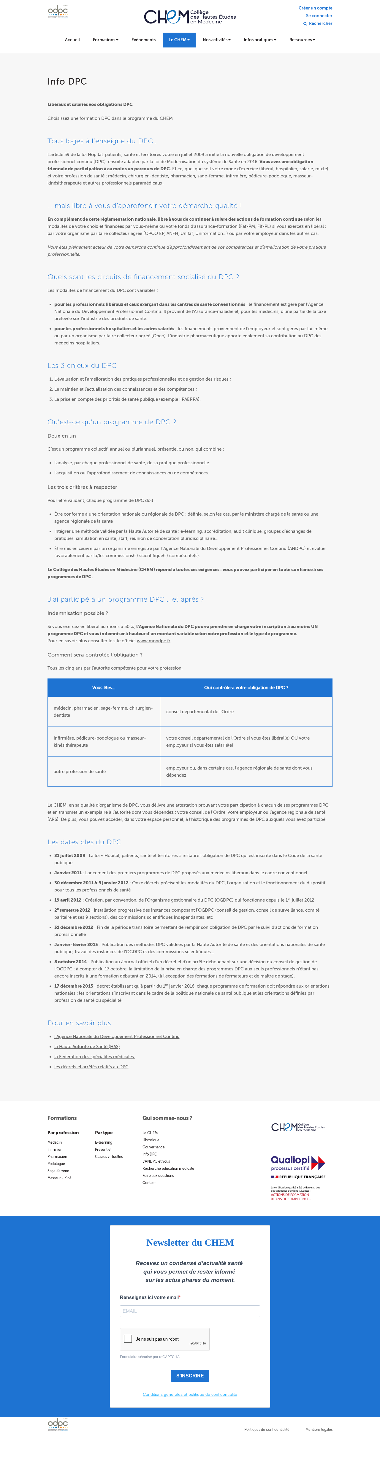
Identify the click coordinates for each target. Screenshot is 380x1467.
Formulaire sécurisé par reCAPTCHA (150, 1357)
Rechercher (320, 24)
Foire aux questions (158, 1176)
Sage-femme (58, 1171)
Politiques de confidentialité (266, 1429)
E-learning (103, 1142)
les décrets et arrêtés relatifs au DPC (91, 1066)
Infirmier (55, 1149)
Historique (150, 1140)
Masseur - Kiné (60, 1178)
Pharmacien (57, 1157)
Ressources (301, 39)
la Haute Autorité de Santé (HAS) (87, 1046)
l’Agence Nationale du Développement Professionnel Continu (117, 1036)
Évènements (144, 39)
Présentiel (103, 1149)
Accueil (72, 39)
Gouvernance (153, 1147)
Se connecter (319, 16)
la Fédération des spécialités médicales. (94, 1056)
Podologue (56, 1164)
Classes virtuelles (109, 1157)
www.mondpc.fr (153, 640)
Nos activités (215, 39)
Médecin (55, 1142)
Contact (149, 1183)
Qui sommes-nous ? (167, 1118)
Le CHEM (178, 39)
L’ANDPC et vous (156, 1161)
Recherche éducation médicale (168, 1168)
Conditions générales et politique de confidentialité (190, 1394)
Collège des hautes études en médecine (190, 20)
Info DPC (149, 1154)
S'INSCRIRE (190, 1375)
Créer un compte (315, 8)
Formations (104, 39)
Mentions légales (318, 1429)
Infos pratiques (259, 39)
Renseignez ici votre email (149, 1297)
